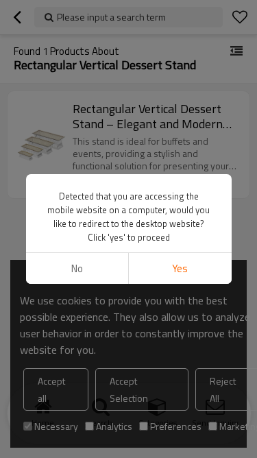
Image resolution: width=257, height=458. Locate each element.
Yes (180, 268)
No (77, 268)
